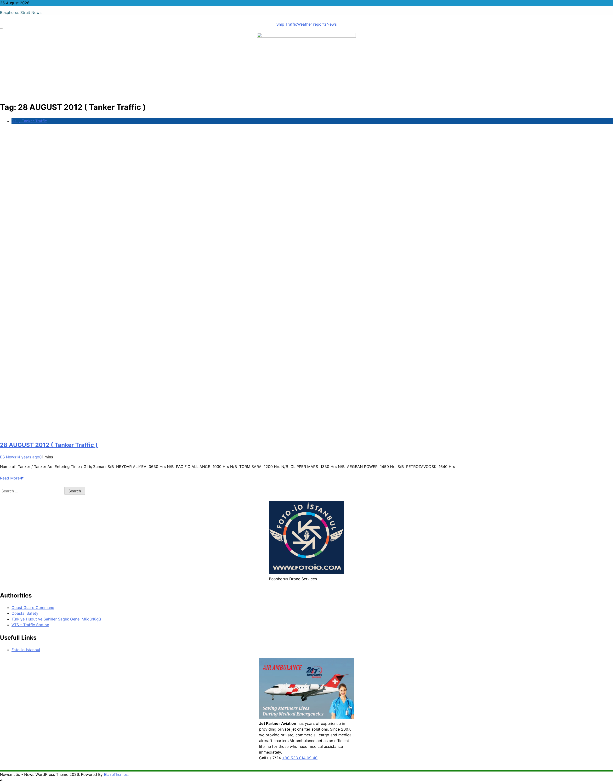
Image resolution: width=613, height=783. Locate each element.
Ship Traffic (286, 24)
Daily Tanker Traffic (29, 120)
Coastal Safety (24, 613)
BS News (8, 457)
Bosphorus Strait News (20, 12)
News (332, 24)
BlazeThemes (116, 774)
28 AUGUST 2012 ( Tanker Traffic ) (49, 444)
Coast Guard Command (32, 607)
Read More (10, 478)
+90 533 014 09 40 (300, 757)
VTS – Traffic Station (30, 624)
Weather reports (312, 24)
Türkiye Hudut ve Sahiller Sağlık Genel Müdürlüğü (56, 619)
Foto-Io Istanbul (25, 649)
